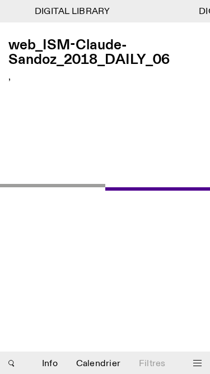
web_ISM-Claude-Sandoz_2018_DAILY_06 (89, 53)
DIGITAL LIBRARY (72, 11)
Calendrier (98, 364)
